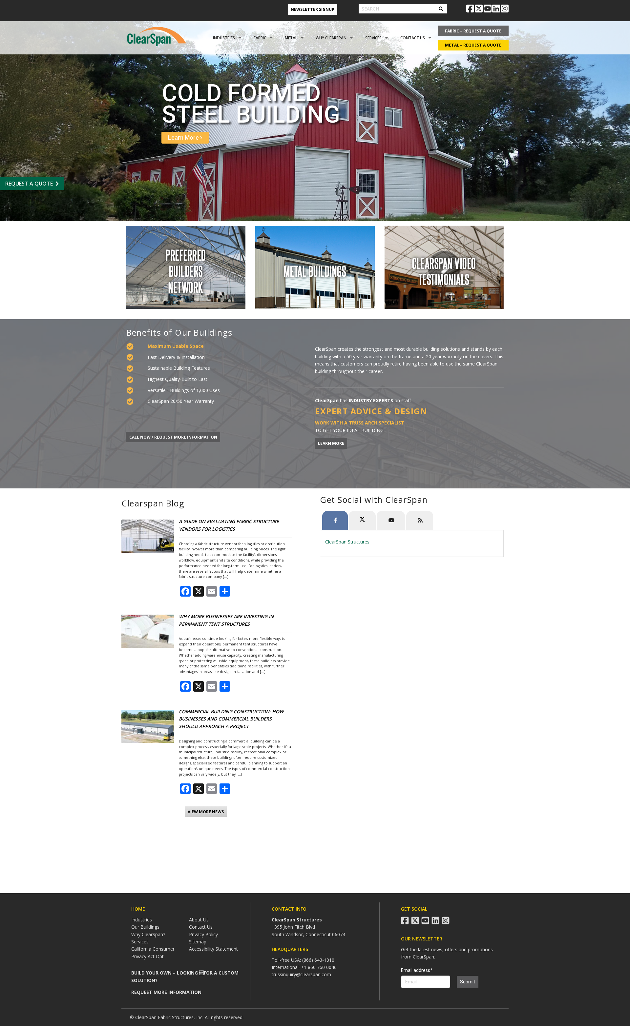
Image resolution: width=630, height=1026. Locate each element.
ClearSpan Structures (347, 542)
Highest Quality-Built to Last (177, 379)
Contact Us (412, 38)
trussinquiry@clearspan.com (301, 974)
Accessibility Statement (213, 949)
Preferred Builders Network (186, 271)
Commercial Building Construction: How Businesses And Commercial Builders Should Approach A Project (231, 718)
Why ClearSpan (331, 38)
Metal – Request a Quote (473, 45)
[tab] (335, 520)
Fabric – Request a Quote (473, 31)
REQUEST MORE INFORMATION (166, 992)
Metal (291, 38)
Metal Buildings (315, 271)
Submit (467, 981)
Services (373, 38)
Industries (224, 38)
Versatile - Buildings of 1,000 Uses (184, 390)
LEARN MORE (331, 443)
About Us (199, 920)
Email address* (416, 970)
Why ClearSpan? (148, 934)
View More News (206, 812)
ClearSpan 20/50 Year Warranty (181, 401)
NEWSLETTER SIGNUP (312, 9)
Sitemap (197, 941)
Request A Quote (29, 183)
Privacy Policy (203, 934)
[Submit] (441, 8)
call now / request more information (173, 437)
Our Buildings (145, 927)
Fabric (260, 38)
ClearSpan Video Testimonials (444, 270)
